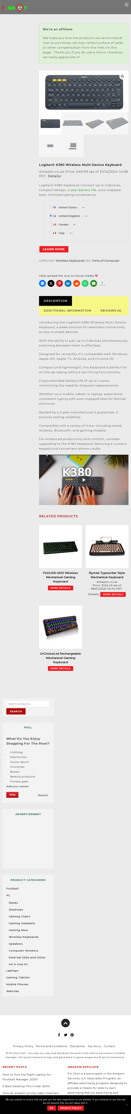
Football (12, 888)
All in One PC (18, 964)
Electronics (18, 757)
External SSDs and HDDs (27, 957)
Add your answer (17, 786)
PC (8, 895)
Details (54, 176)
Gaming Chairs (19, 916)
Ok (51, 1108)
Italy (62, 233)
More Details (60, 588)
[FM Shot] (15, 9)
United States (68, 207)
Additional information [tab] (67, 310)
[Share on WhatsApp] (85, 283)
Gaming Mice (18, 930)
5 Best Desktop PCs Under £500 (26, 1086)
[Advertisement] (28, 840)
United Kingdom (69, 216)
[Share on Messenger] (42, 283)
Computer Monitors (23, 950)
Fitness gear (19, 781)
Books (15, 771)
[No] (126, 1104)
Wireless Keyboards (70, 260)
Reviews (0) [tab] (110, 310)
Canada (63, 224)
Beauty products (22, 776)
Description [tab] (55, 301)
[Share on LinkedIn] (68, 283)
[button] (122, 76)
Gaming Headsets (22, 923)
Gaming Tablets (18, 977)
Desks (13, 902)
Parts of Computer (106, 260)
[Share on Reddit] (76, 283)
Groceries (17, 766)
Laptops (12, 970)
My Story (94, 1046)
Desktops (16, 909)
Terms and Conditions (51, 1046)
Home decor (19, 762)
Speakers (16, 943)
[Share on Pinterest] (59, 283)
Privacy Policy (23, 1046)
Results (43, 795)
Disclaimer (77, 1046)
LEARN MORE (54, 249)
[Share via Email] (93, 283)
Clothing (16, 752)
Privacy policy (70, 1108)
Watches (12, 991)
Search (16, 711)
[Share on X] (51, 283)
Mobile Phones (17, 984)
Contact (109, 1046)
